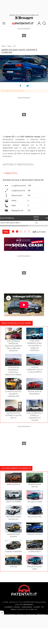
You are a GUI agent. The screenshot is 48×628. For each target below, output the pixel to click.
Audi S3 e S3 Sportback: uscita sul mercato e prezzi (13, 371)
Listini (3, 46)
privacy (17, 607)
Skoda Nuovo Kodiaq (13, 535)
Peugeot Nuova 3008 (34, 568)
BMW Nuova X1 (13, 484)
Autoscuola (30, 614)
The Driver (41, 614)
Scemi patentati (9, 614)
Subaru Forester (13, 552)
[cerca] (45, 23)
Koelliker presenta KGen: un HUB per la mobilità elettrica (34, 345)
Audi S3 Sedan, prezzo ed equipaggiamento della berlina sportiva (13, 346)
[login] (39, 23)
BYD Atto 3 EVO (34, 517)
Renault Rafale (34, 534)
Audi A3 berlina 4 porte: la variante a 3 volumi (35, 416)
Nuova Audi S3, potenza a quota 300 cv (13, 415)
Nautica (20, 614)
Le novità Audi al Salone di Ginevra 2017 (13, 393)
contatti (36, 607)
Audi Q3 (13, 567)
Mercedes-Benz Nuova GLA (13, 518)
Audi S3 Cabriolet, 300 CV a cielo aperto (35, 369)
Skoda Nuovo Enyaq (34, 485)
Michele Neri (28, 604)
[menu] (4, 23)
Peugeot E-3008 (34, 502)
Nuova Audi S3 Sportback (34, 392)
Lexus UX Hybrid (13, 502)
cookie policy (26, 607)
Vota (6, 232)
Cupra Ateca (35, 552)
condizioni (8, 607)
